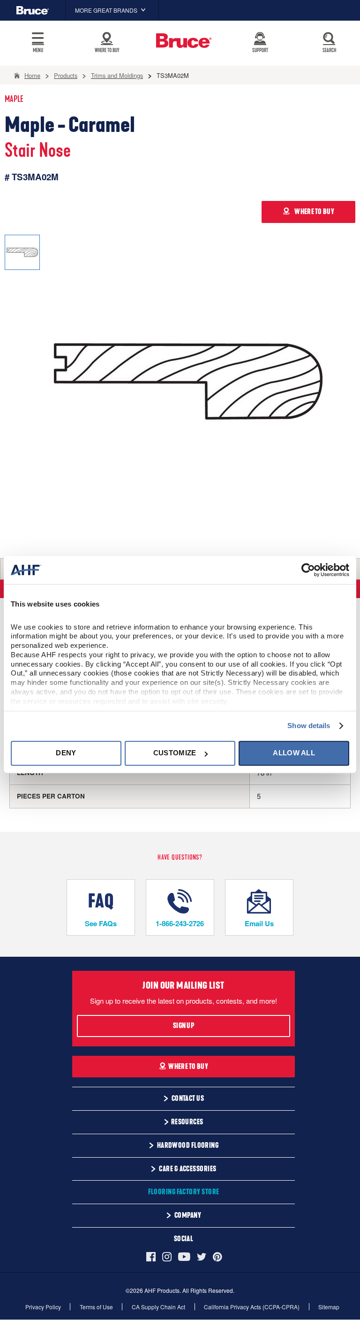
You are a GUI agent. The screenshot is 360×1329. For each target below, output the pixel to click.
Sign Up (183, 1025)
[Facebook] (152, 1256)
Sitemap (328, 1306)
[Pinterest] (217, 1256)
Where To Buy (188, 1066)
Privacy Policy (43, 1306)
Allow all (294, 753)
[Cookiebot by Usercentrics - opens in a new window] (308, 570)
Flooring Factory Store (183, 1192)
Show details (308, 726)
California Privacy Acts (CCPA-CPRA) (252, 1306)
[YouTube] (184, 1257)
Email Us (259, 923)
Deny (66, 753)
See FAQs (101, 923)
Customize (174, 753)
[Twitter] (202, 1256)
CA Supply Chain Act (158, 1306)
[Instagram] (167, 1256)
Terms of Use (96, 1306)
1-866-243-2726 (180, 923)
